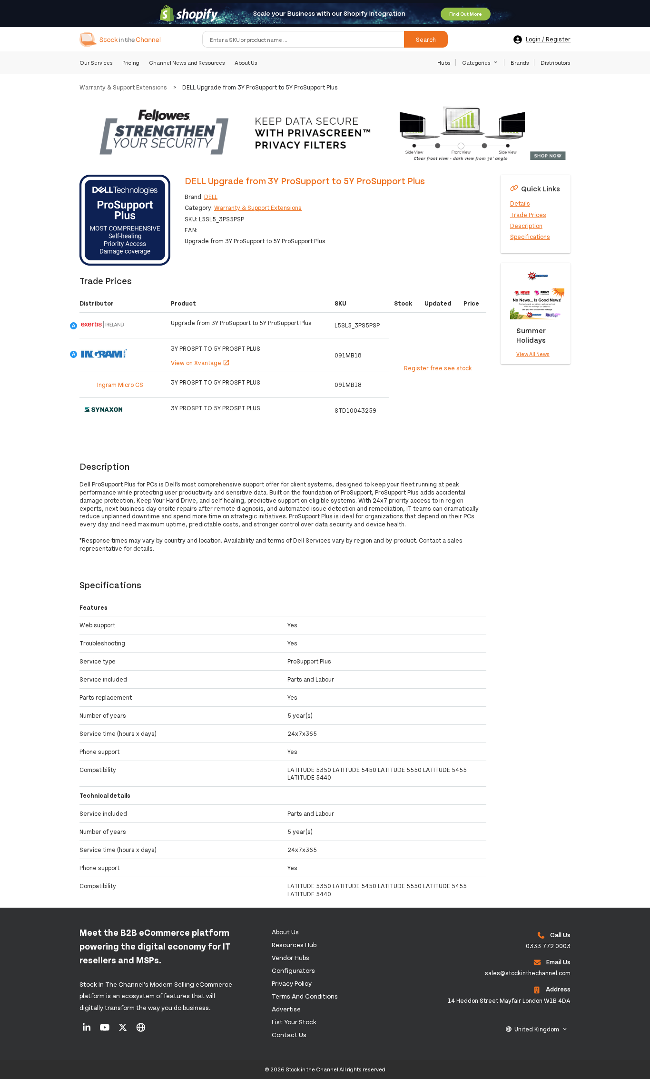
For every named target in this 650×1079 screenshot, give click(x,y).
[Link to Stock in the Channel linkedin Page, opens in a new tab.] (87, 1030)
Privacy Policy (292, 983)
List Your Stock (294, 1022)
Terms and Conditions (305, 996)
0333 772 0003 (548, 946)
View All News (533, 354)
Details (520, 203)
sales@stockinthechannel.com (528, 973)
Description (526, 225)
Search (426, 39)
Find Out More (465, 14)
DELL (210, 196)
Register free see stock (438, 368)
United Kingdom (536, 1029)
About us (285, 932)
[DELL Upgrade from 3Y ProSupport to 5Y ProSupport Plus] (124, 220)
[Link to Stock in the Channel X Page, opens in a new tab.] (123, 1030)
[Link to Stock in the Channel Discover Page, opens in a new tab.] (141, 1030)
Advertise (286, 1009)
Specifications (530, 236)
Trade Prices (528, 214)
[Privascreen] (325, 133)
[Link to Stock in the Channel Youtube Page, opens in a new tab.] (105, 1030)
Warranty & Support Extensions (123, 87)
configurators (293, 970)
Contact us (289, 1034)
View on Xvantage (200, 362)
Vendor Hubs (290, 957)
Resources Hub (294, 944)
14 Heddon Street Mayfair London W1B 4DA (509, 1000)
